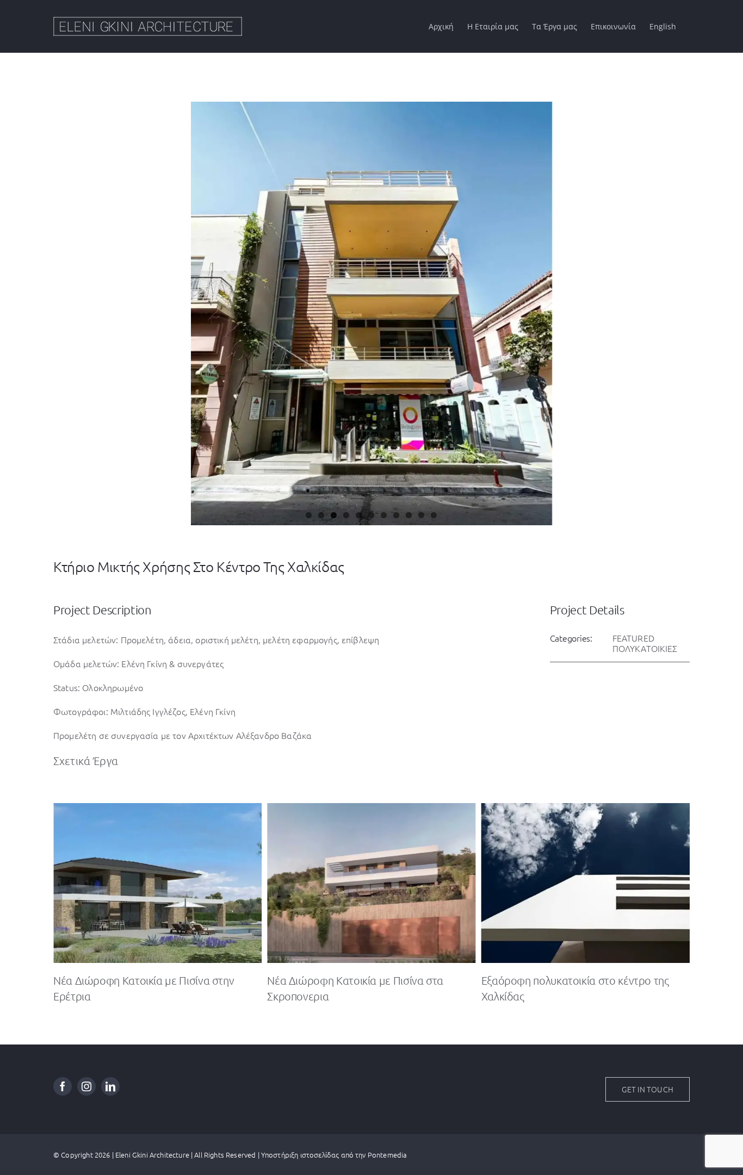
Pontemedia (387, 1154)
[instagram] (86, 1086)
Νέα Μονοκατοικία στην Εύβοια (555, 980)
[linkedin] (110, 1086)
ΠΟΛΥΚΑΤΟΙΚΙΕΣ (645, 648)
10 (421, 515)
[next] (683, 302)
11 (434, 515)
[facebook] (62, 1086)
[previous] (60, 302)
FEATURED (633, 638)
